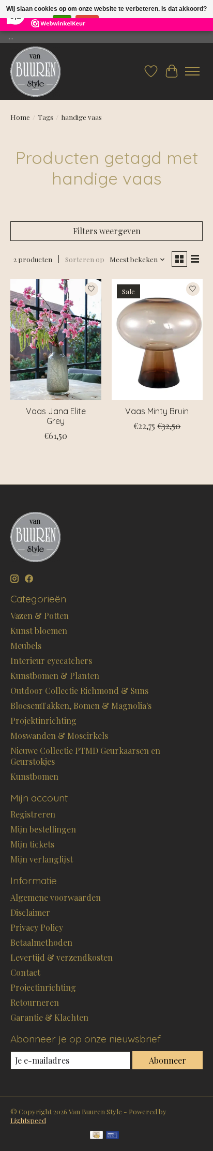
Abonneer (167, 1060)
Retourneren (34, 1002)
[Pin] (112, 1136)
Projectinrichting (43, 987)
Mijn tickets (32, 844)
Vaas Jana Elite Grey (56, 416)
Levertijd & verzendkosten (61, 957)
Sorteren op (84, 259)
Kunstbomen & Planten (54, 675)
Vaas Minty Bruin (157, 411)
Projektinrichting (43, 720)
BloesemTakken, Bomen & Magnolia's (80, 705)
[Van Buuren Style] (35, 71)
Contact (25, 972)
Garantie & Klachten (49, 1017)
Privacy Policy (36, 927)
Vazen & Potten (39, 615)
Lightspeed (28, 1120)
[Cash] (96, 1136)
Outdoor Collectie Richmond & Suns (79, 690)
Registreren (32, 814)
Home (20, 117)
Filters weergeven (107, 230)
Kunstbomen (34, 776)
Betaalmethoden (41, 942)
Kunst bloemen (38, 630)
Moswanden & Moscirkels (59, 735)
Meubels (25, 645)
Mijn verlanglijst (41, 859)
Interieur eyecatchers (51, 660)
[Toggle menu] (192, 71)
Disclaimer (30, 912)
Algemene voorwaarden (55, 897)
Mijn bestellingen (43, 829)
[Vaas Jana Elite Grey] (55, 339)
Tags (45, 117)
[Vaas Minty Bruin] (157, 339)
